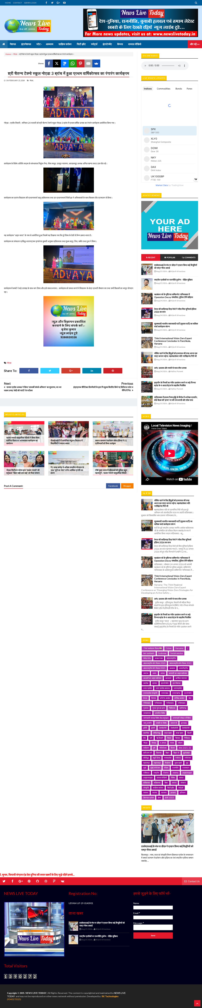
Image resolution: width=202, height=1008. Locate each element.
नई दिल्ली (159, 738)
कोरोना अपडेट (165, 698)
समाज (174, 782)
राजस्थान (185, 767)
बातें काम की (147, 752)
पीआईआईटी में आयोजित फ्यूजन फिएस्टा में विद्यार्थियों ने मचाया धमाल (67, 442)
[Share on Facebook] (28, 370)
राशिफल (146, 772)
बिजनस (158, 752)
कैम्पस (153, 698)
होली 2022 (169, 797)
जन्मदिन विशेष (160, 713)
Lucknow (162, 653)
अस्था (162, 673)
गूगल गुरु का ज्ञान (158, 708)
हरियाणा (183, 792)
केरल (145, 698)
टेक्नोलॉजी (174, 728)
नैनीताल (187, 738)
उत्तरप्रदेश (178, 688)
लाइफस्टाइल (187, 772)
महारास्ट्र (157, 763)
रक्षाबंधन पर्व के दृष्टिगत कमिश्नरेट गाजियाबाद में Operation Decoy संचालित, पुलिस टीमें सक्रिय (173, 295)
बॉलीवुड (146, 757)
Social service (176, 653)
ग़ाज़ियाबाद (181, 703)
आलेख (145, 683)
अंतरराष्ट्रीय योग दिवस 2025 (154, 668)
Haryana (179, 648)
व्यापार (181, 777)
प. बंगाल (163, 743)
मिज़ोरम (167, 763)
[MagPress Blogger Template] (27, 23)
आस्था (154, 683)
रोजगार (166, 772)
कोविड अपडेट (179, 698)
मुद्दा (187, 763)
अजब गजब (159, 658)
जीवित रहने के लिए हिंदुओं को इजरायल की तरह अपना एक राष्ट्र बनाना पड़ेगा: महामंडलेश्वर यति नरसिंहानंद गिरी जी (175, 354)
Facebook (113, 485)
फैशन (173, 748)
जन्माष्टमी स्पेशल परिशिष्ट (182, 718)
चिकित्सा (172, 708)
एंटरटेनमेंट (188, 693)
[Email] (88, 63)
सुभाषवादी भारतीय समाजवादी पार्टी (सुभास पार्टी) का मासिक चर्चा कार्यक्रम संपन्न (173, 522)
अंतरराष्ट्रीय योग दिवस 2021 (180, 663)
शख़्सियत (157, 782)
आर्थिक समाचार (181, 678)
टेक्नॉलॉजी (162, 728)
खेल (189, 698)
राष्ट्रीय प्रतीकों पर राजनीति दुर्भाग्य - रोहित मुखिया (173, 279)
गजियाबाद (146, 703)
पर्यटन (180, 743)
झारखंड (184, 723)
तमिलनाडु (156, 733)
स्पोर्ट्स (180, 787)
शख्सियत (146, 782)
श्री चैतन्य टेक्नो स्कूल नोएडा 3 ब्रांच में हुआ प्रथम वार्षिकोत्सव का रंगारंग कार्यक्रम (68, 73)
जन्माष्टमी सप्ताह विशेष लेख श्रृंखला (156, 718)
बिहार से (176, 752)
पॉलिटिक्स (163, 748)
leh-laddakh (148, 653)
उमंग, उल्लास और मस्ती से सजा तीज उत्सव (170, 368)
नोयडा (154, 743)
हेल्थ (159, 797)
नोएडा (15, 54)
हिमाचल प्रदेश (148, 797)
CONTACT (17, 3)
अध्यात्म (172, 668)
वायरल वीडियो (162, 777)
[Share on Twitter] (49, 370)
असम (154, 673)
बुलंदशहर (186, 752)
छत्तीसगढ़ (182, 708)
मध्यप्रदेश (167, 757)
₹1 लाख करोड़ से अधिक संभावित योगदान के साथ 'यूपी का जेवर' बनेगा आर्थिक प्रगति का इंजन (67, 470)
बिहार (167, 752)
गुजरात (145, 708)
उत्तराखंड (164, 693)
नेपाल (169, 738)
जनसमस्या (147, 713)
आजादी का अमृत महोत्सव (178, 673)
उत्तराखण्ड (176, 693)
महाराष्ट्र (146, 763)
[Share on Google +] (70, 370)
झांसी (153, 728)
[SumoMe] (96, 63)
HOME (8, 3)
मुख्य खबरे (178, 763)
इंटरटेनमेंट (165, 683)
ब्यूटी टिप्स (156, 757)
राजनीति (175, 767)
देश (144, 738)
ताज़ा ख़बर (179, 733)
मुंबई (144, 767)
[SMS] (65, 63)
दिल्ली (189, 733)
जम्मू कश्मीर (147, 723)
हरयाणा (173, 792)
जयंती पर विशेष (161, 723)
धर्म (151, 738)
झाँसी (145, 728)
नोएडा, (31, 80)
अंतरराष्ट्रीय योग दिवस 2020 (154, 663)
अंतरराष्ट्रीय (171, 658)
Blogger (127, 485)
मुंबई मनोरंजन (155, 767)
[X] (57, 63)
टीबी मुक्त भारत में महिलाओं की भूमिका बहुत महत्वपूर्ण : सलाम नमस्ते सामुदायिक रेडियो (111, 471)
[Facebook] (49, 63)
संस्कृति (146, 787)
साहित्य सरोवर (158, 787)
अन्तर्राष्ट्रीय (183, 668)
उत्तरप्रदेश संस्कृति (150, 693)
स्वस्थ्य (145, 792)
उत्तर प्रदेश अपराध (163, 688)
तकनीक (146, 733)
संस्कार (183, 782)
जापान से (174, 723)
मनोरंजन (188, 757)
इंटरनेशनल (177, 683)
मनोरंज (178, 757)
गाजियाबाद (158, 703)
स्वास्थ (154, 792)
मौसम (166, 767)
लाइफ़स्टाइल (148, 777)
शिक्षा (166, 782)
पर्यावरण (146, 748)
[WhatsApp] (73, 63)
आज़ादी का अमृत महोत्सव (152, 678)
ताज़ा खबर (168, 733)
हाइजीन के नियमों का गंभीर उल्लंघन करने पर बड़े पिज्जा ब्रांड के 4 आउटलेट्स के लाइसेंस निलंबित (175, 384)
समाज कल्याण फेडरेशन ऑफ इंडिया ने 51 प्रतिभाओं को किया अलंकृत (111, 442)
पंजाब (172, 743)
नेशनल (177, 738)
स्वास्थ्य (163, 792)
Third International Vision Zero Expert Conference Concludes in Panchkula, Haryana (173, 341)
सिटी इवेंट (170, 787)
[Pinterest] (80, 63)
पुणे (154, 748)
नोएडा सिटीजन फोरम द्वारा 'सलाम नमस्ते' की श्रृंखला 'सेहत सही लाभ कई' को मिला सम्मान (23, 471)
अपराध (145, 673)
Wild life (147, 658)
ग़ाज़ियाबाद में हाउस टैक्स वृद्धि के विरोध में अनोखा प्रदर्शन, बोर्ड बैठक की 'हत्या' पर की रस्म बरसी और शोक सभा (175, 398)
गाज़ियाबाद (170, 703)
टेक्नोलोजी (186, 728)
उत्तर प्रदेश (147, 688)
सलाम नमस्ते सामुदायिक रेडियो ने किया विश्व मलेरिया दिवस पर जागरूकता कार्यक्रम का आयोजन (22, 440)
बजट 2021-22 (185, 748)
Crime (168, 648)
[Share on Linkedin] (91, 370)
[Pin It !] (112, 370)
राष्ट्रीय (156, 772)
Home (8, 54)
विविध (173, 777)
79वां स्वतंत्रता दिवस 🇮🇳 (152, 648)
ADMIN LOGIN (30, 3)
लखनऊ (175, 772)
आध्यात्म (168, 678)
